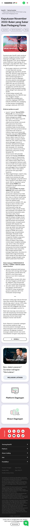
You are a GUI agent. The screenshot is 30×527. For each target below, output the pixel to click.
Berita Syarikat (11, 10)
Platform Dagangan (15, 397)
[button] (2, 3)
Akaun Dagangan (15, 419)
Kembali (16, 339)
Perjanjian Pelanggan (6, 467)
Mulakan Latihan (15, 377)
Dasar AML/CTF (18, 470)
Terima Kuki (15, 524)
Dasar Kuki (19, 521)
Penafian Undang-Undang (8, 473)
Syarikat (5, 30)
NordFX (3, 10)
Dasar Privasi (18, 467)
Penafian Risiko (5, 470)
